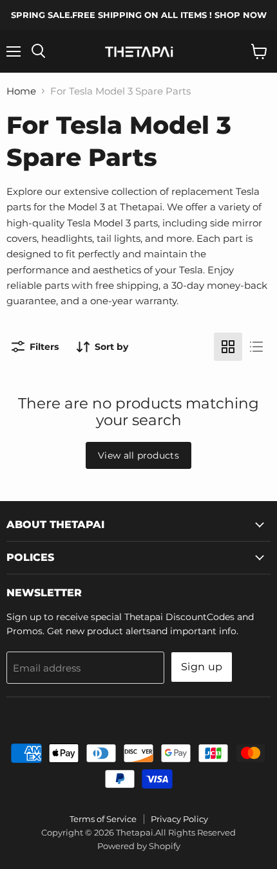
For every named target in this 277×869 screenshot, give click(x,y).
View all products (138, 455)
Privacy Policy (179, 819)
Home (21, 91)
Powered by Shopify (138, 846)
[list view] (256, 347)
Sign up (201, 667)
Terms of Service (103, 819)
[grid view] (228, 347)
